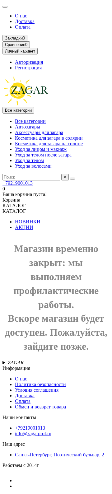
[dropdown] (4, 7)
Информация (16, 368)
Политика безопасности (40, 384)
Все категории (30, 121)
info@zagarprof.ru (33, 433)
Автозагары (27, 126)
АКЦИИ (24, 227)
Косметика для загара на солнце (49, 143)
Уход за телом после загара (43, 154)
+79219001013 (17, 183)
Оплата (22, 27)
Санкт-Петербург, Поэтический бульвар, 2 (59, 454)
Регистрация (28, 67)
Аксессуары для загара (39, 132)
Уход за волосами (33, 166)
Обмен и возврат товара (40, 406)
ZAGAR (16, 362)
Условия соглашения (36, 390)
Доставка (25, 21)
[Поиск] (72, 178)
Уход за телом (29, 160)
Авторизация (29, 62)
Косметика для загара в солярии (49, 138)
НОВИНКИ (27, 221)
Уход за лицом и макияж (41, 149)
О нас (21, 15)
